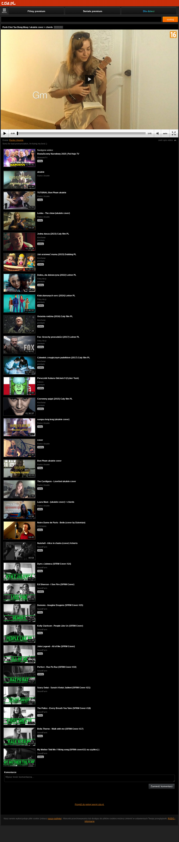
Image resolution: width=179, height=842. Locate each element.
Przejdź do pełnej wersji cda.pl (89, 804)
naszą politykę (54, 818)
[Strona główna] (9, 3)
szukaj (170, 19)
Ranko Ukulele (16, 140)
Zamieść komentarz (162, 786)
